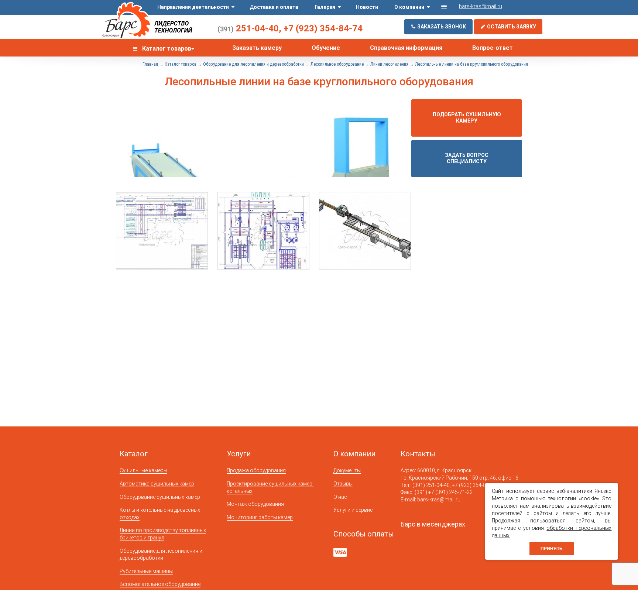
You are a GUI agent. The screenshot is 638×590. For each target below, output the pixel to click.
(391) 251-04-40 (431, 485)
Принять (552, 548)
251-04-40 (248, 28)
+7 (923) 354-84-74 (323, 28)
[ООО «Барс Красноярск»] (126, 20)
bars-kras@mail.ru (480, 6)
